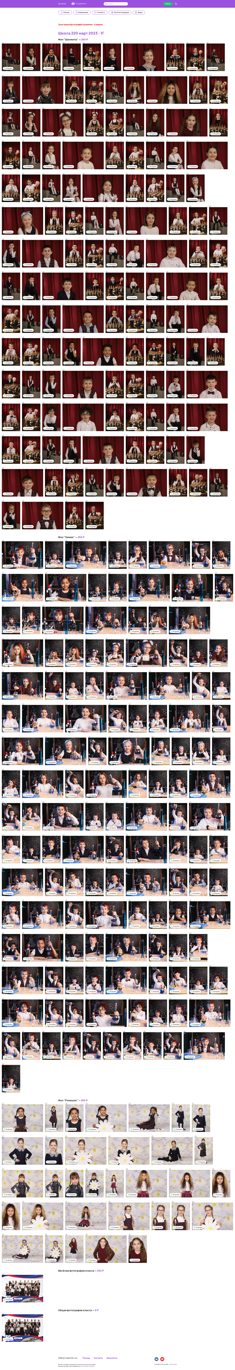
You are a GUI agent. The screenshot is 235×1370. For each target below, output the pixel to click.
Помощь (86, 1358)
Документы (112, 1358)
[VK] (156, 1359)
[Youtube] (162, 1359)
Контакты (98, 1358)
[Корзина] (176, 4)
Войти (168, 4)
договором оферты (88, 1366)
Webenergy (173, 1364)
